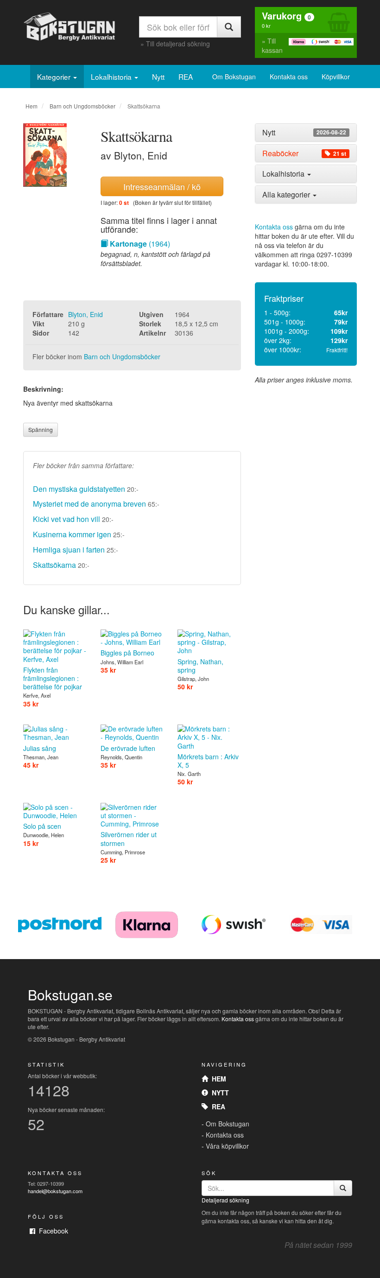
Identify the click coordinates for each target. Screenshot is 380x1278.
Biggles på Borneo (127, 652)
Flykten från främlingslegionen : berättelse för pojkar (52, 678)
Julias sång (39, 748)
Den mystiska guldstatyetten (79, 488)
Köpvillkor (336, 76)
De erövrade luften (128, 748)
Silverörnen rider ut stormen (129, 838)
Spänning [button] (40, 429)
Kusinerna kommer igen (72, 534)
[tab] (305, 132)
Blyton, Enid (85, 314)
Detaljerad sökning (225, 1200)
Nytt (158, 76)
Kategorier (54, 76)
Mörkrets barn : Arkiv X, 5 (208, 760)
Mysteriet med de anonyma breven (89, 503)
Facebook (51, 1230)
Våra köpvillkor (227, 1146)
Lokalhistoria (112, 76)
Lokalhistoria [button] (284, 173)
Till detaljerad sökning (178, 43)
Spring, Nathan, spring (200, 665)
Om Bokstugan (234, 76)
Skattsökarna (54, 565)
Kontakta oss (289, 76)
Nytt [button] (304, 132)
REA (185, 76)
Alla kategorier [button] (287, 194)
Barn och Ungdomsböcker (82, 106)
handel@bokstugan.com (55, 1191)
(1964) (140, 243)
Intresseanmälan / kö (162, 186)
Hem (31, 106)
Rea (216, 1106)
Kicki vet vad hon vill (66, 519)
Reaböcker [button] (304, 153)
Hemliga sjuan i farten (69, 549)
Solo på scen (42, 826)
